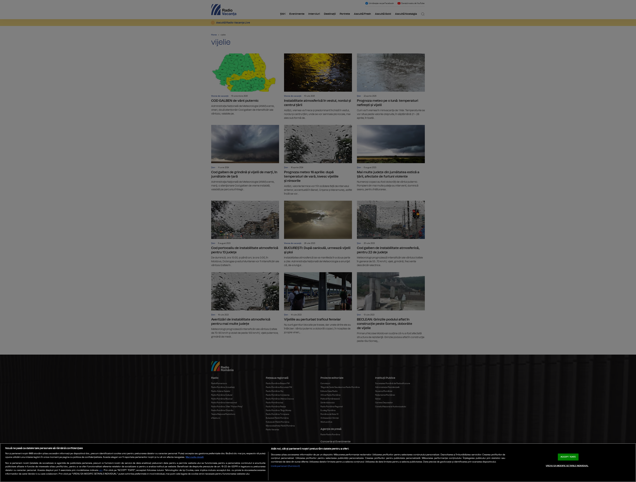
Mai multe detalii (195, 457)
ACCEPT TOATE (568, 457)
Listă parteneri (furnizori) (285, 466)
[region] (318, 462)
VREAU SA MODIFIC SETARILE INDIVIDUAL (567, 466)
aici (101, 470)
